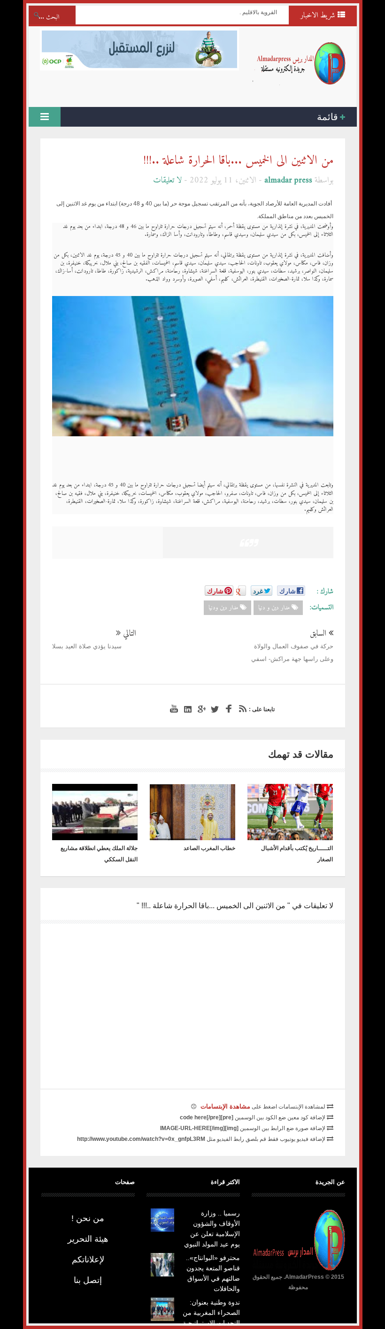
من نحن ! (87, 1218)
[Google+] (200, 709)
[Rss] (240, 709)
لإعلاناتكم (88, 1259)
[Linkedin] (186, 709)
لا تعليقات (167, 180)
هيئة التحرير (88, 1239)
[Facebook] (227, 709)
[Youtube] (172, 709)
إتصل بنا (88, 1280)
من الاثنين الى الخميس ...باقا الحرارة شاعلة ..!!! (238, 160)
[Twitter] (213, 709)
